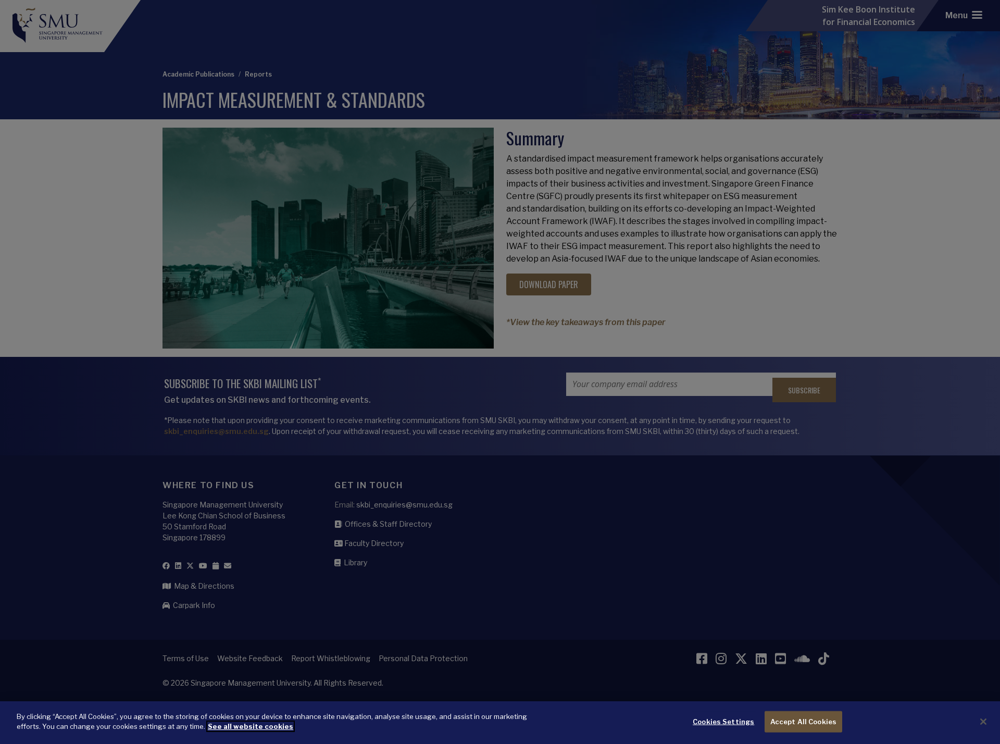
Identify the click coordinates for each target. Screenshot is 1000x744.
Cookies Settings (723, 721)
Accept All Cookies (803, 721)
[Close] (983, 721)
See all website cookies (250, 726)
